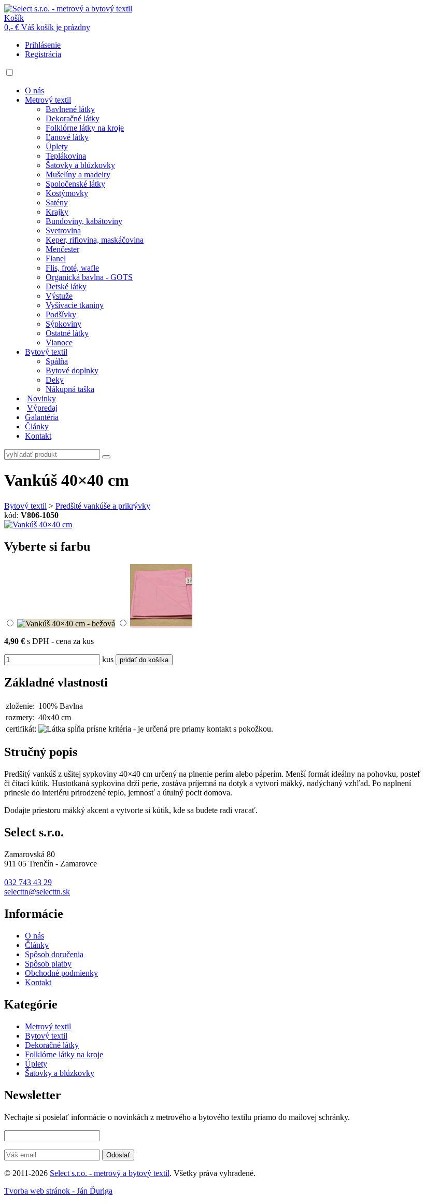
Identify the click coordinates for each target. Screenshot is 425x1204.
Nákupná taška (70, 389)
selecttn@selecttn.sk (37, 891)
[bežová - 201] (66, 623)
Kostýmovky (67, 193)
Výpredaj (42, 407)
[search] (106, 456)
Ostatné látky (67, 333)
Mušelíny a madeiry (78, 174)
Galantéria (42, 417)
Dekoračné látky (73, 118)
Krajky (57, 211)
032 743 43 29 (28, 882)
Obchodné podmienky (61, 973)
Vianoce (59, 342)
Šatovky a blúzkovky (80, 165)
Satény (57, 202)
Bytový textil (46, 351)
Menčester (62, 249)
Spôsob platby (48, 963)
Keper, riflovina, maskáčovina (95, 239)
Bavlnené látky (70, 109)
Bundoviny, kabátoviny (84, 221)
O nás (34, 90)
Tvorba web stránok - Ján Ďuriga (58, 1190)
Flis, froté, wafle (72, 267)
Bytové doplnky (72, 370)
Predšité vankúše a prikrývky (102, 505)
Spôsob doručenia (54, 954)
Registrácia (43, 54)
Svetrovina (63, 230)
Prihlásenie (43, 44)
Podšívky (61, 314)
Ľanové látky (67, 137)
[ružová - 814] (161, 623)
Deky (55, 379)
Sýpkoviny (63, 323)
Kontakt (38, 435)
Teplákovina (66, 155)
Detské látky (66, 286)
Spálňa (57, 361)
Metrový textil (48, 99)
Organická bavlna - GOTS (89, 277)
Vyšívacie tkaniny (75, 305)
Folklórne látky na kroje (85, 127)
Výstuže (59, 295)
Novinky (41, 398)
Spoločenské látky (75, 183)
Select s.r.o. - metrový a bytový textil (109, 1173)
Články (37, 426)
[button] (9, 72)
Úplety (57, 146)
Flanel (56, 258)
